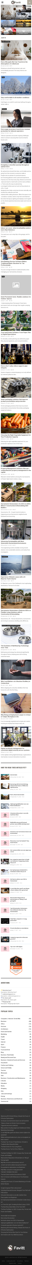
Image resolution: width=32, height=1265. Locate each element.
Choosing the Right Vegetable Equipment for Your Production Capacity (16, 436)
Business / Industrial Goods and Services (11, 625)
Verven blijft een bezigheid (8, 1215)
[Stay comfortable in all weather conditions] (16, 86)
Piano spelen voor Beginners (9, 1197)
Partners (27, 1261)
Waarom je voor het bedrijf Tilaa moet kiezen (19, 842)
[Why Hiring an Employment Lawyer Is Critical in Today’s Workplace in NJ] (16, 703)
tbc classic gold (7, 998)
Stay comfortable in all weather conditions (8, 25)
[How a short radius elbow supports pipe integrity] (16, 354)
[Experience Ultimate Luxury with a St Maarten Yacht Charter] (16, 565)
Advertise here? (7, 990)
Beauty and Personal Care (8, 1057)
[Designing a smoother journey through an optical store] (16, 153)
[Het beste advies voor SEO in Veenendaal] (5, 881)
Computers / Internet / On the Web (10, 1018)
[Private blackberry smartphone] (5, 930)
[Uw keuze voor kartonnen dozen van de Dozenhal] (5, 834)
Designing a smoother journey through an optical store (23, 16)
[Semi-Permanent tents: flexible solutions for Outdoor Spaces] (16, 285)
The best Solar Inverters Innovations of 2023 (13, 1174)
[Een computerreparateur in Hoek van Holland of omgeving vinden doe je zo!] (5, 861)
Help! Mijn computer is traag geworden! (18, 919)
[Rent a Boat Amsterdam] (5, 797)
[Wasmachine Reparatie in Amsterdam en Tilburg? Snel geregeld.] (5, 900)
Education (4, 1083)
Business (4, 312)
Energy (3, 1096)
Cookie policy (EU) (10, 1261)
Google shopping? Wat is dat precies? (11, 1188)
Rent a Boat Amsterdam (17, 795)
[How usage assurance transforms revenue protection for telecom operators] (16, 117)
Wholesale (4, 1073)
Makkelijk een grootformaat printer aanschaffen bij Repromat (19, 823)
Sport (2, 1044)
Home (3, 1261)
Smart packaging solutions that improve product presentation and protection (14, 400)
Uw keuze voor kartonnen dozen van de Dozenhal (20, 832)
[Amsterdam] (5, 777)
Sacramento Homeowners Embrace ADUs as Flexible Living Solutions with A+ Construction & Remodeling (16, 612)
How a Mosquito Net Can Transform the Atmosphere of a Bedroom (8, 16)
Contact (20, 1263)
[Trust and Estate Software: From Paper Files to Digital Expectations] (16, 321)
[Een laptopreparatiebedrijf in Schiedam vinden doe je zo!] (5, 872)
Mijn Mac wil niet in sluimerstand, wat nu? (12, 1162)
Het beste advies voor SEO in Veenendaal (18, 880)
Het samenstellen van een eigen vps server (20, 851)
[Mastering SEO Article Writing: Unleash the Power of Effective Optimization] (5, 786)
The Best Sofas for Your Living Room (11, 1146)
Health (3, 1037)
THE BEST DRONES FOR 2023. (9, 1172)
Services (4, 379)
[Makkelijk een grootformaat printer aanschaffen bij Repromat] (5, 824)
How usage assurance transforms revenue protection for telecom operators (23, 8)
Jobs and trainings (6, 1093)
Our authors (20, 1261)
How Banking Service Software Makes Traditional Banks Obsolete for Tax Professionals (14, 263)
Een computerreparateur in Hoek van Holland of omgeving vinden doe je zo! (19, 861)
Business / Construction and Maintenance (13, 1078)
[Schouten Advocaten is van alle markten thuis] (5, 815)
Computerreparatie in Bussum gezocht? (19, 938)
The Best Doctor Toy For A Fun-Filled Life (12, 1149)
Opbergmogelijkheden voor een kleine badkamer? (19, 805)
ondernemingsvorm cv (9, 994)
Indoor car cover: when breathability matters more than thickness (23, 24)
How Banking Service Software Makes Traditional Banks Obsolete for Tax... (8, 31)
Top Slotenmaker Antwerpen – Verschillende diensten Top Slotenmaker (19, 910)
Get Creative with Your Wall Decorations (12, 1234)
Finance (4, 241)
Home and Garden (6, 41)
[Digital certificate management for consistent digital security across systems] (16, 737)
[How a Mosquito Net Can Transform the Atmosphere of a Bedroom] (16, 50)
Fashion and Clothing (7, 1065)
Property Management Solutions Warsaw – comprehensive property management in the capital (16, 470)
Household (4, 1062)
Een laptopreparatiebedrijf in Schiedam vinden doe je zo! (18, 871)
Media (3, 1086)
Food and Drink (5, 414)
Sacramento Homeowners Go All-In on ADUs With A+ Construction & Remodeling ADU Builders (16, 505)
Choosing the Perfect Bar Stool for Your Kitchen (14, 1232)
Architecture (4, 556)
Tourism (3, 1070)
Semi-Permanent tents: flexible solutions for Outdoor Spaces (23, 31)
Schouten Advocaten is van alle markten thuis (19, 814)
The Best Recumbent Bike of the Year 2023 (13, 1207)
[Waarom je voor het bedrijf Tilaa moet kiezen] (5, 843)
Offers (3, 1024)
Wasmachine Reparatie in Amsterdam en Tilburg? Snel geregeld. (18, 899)
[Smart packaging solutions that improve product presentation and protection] (16, 388)
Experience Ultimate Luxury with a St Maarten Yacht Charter (13, 578)
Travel (3, 1039)
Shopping (3, 1088)
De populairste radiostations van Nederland (13, 1167)
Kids (2, 1091)
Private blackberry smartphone (19, 928)
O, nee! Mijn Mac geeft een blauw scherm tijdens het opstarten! (19, 889)
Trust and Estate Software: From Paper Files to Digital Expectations (16, 333)
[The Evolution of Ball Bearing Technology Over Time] (16, 634)
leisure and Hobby (6, 1068)
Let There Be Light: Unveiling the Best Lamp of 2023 (15, 1204)
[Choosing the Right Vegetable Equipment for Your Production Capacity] (16, 423)
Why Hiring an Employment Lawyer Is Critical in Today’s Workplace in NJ (15, 716)
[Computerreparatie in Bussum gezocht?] (5, 939)
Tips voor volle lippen (16, 947)
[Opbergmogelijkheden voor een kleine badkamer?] (5, 806)
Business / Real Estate (7, 1055)
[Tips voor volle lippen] (5, 948)
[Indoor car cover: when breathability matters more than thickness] (16, 216)
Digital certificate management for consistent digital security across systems (15, 749)
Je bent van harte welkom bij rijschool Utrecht (13, 1165)
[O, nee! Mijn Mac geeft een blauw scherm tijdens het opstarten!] (5, 890)
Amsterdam (13, 775)
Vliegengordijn (7, 1001)
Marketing (4, 1034)
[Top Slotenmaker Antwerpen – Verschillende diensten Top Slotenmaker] (5, 910)
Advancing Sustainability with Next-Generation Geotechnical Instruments (13, 542)
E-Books (3, 1080)
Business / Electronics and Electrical (11, 1099)
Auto (2, 1075)
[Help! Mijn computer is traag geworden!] (5, 921)
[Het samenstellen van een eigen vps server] (5, 852)
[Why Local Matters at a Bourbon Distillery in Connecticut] (16, 670)
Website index (12, 1263)
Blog (3, 77)
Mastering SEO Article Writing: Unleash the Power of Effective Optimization (19, 785)
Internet (3, 1042)
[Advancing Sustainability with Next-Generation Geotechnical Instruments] (16, 530)
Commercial (4, 144)
